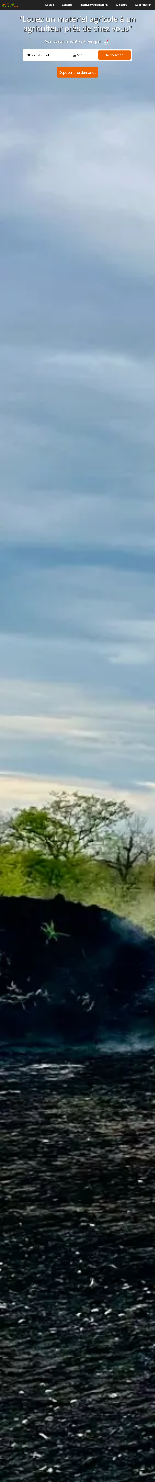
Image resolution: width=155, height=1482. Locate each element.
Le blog (49, 4)
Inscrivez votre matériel (94, 4)
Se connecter (143, 4)
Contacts (67, 4)
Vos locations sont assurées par (73, 41)
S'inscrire (121, 4)
